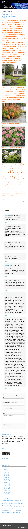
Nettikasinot (8, 1)
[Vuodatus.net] (6, 525)
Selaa (14, 1)
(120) (7, 482)
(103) (7, 485)
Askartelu (7, 500)
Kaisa (6, 243)
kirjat (3, 508)
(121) (7, 487)
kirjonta (6, 508)
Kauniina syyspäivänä (9, 15)
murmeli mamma (9, 265)
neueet (7, 510)
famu (6, 280)
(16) (6, 471)
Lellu (6, 255)
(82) (6, 477)
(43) (6, 472)
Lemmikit (15, 503)
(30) (6, 469)
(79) (6, 475)
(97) (6, 493)
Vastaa (6, 222)
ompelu (16, 510)
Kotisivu (10, 407)
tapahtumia (6, 513)
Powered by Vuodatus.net (21, 527)
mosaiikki (4, 510)
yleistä (18, 512)
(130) (7, 484)
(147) (7, 488)
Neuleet (22, 503)
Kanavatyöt (12, 500)
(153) (7, 492)
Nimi (4, 397)
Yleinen (12, 506)
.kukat (3, 500)
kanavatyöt (23, 506)
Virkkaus (5, 506)
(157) (7, 490)
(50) (6, 474)
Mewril (7, 215)
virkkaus (14, 512)
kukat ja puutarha (12, 508)
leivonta (19, 508)
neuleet (12, 510)
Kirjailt (15, 500)
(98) (6, 479)
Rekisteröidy (18, 1)
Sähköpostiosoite (10, 402)
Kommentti (5, 413)
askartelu (18, 506)
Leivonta (11, 503)
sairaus (19, 510)
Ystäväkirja (7, 461)
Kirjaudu (24, 1)
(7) (6, 467)
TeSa (6, 226)
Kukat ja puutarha (12, 203)
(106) (7, 480)
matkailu (23, 508)
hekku (6, 294)
